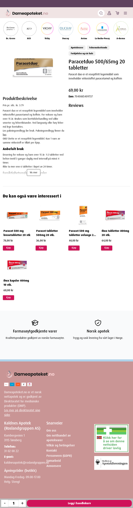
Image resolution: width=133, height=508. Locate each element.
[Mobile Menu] (125, 13)
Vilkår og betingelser (60, 445)
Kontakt (51, 450)
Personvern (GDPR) (59, 456)
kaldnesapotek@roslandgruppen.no (26, 463)
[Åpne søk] (101, 13)
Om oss (51, 430)
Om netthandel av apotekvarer (58, 438)
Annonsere (53, 466)
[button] (33, 67)
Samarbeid (53, 461)
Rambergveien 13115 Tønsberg (14, 438)
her (4, 134)
